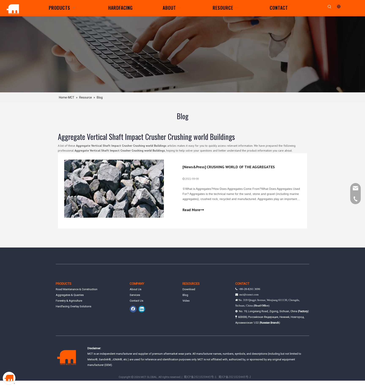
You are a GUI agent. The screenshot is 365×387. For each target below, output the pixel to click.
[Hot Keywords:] (329, 7)
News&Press (194, 166)
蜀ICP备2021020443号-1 (200, 377)
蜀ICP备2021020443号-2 (234, 377)
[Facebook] (133, 309)
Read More (191, 209)
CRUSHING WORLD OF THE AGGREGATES (241, 166)
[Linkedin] (141, 309)
